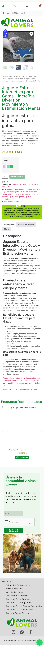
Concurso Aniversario (17, 596)
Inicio (4, 76)
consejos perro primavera (19, 610)
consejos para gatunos (18, 599)
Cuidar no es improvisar (19, 585)
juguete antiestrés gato (29, 192)
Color (6, 160)
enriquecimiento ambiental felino (19, 189)
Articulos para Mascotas (15, 76)
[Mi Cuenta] (15, 6)
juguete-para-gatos (16, 197)
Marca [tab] (6, 229)
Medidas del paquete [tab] (25, 224)
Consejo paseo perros (17, 613)
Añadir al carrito (17, 176)
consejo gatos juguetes (18, 603)
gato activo (37, 189)
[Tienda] (3, 6)
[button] (27, 6)
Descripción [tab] (9, 224)
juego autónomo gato (10, 192)
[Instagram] (13, 632)
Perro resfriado (14, 589)
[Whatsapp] (22, 632)
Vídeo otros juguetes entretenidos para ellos (20, 389)
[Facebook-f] (30, 632)
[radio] (4, 166)
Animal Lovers (13, 202)
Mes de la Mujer (14, 592)
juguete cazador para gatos (13, 194)
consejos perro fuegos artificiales (24, 606)
